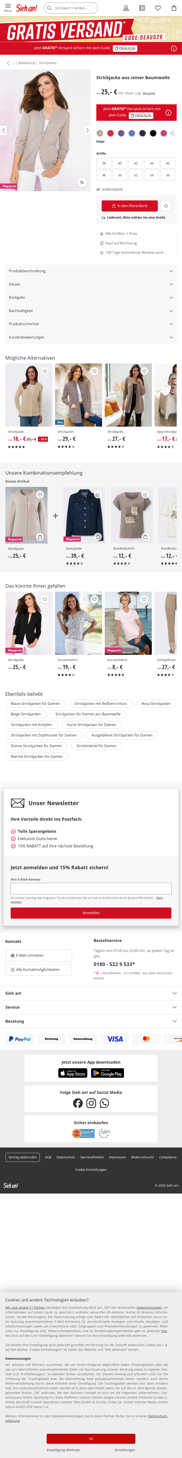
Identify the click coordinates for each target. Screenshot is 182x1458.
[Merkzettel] (158, 8)
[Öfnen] (173, 48)
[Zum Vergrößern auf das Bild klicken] (82, 182)
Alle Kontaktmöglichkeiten (38, 969)
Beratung (14, 1021)
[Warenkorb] (174, 8)
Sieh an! (13, 993)
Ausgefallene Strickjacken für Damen (121, 735)
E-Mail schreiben (27, 956)
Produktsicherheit (24, 323)
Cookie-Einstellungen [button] (91, 1170)
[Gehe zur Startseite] (26, 8)
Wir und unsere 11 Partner (25, 1307)
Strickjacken (48, 63)
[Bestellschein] (142, 8)
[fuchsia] (163, 133)
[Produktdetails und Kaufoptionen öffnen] (40, 537)
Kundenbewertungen (26, 337)
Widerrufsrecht (142, 1157)
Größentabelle (112, 189)
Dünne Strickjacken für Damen (36, 745)
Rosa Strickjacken (156, 703)
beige (100, 141)
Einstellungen (125, 1450)
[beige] (99, 133)
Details (14, 284)
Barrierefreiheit (92, 1157)
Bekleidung (26, 63)
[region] (91, 1375)
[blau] (131, 133)
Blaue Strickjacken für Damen (35, 703)
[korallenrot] (110, 133)
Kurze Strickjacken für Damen (91, 724)
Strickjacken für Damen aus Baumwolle (88, 714)
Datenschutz (66, 1157)
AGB (48, 1157)
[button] (8, 8)
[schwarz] (153, 133)
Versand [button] (149, 93)
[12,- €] (132, 515)
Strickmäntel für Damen (97, 745)
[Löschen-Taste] (93, 8)
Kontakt (13, 941)
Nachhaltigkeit (21, 310)
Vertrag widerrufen (22, 1157)
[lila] (121, 133)
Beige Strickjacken (26, 714)
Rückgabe (17, 297)
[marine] (142, 133)
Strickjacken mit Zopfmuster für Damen (44, 735)
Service (12, 1007)
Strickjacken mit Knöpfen (31, 724)
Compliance (168, 1157)
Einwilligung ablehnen (63, 1450)
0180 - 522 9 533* (114, 964)
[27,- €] (128, 395)
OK (91, 1438)
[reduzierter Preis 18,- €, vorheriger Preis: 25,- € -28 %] (28, 395)
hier (164, 1331)
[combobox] (77, 8)
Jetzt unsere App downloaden (91, 1062)
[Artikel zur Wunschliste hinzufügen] (165, 205)
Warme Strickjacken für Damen (37, 756)
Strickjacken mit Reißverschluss (101, 703)
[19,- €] (78, 623)
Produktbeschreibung (27, 270)
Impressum (117, 1157)
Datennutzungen (149, 1307)
